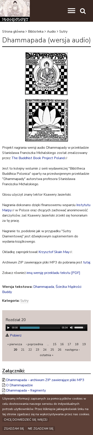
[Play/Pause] (8, 327)
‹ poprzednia (34, 344)
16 (62, 344)
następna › (72, 350)
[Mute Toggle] (71, 327)
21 (22, 350)
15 (54, 344)
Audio (51, 31)
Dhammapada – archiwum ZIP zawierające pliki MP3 (45, 380)
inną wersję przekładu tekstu (48, 272)
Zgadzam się (14, 429)
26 (59, 350)
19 (84, 344)
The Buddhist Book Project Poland (39, 158)
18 (76, 344)
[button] (71, 11)
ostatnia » (46, 355)
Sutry (63, 31)
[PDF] (75, 272)
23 (37, 350)
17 (69, 344)
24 (44, 350)
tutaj (86, 262)
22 (30, 350)
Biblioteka (35, 31)
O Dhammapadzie (19, 385)
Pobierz (16, 335)
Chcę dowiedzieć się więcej (25, 420)
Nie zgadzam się (40, 429)
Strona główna (13, 31)
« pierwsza (14, 344)
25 (52, 350)
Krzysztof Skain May (54, 252)
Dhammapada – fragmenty (26, 390)
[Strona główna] (15, 11)
